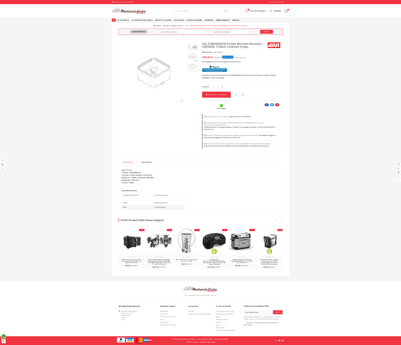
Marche (191, 311)
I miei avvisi (220, 328)
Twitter (272, 104)
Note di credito (222, 319)
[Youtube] (279, 340)
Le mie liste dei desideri (225, 330)
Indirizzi (219, 322)
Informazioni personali (225, 311)
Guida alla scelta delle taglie (199, 314)
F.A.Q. (162, 319)
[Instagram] (282, 340)
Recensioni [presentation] (147, 162)
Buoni (218, 325)
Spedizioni (164, 311)
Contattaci (164, 322)
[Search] (225, 11)
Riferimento (207, 52)
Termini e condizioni (168, 317)
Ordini (218, 317)
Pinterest (277, 104)
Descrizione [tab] (128, 162)
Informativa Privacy (168, 325)
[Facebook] (276, 340)
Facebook (267, 104)
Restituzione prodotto (225, 314)
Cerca (266, 31)
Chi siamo (164, 314)
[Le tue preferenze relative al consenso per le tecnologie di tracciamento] (4, 341)
